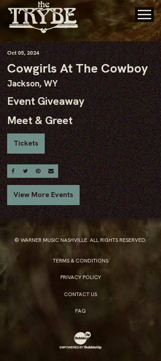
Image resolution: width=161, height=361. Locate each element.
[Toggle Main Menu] (144, 14)
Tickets (25, 143)
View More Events (43, 194)
